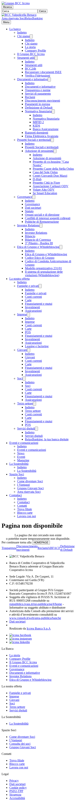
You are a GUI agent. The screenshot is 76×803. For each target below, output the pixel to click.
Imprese (22, 314)
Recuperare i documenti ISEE (43, 72)
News (20, 453)
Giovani (22, 350)
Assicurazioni (33, 310)
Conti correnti (33, 296)
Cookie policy (18, 787)
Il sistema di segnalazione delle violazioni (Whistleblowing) (44, 273)
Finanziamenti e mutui (38, 303)
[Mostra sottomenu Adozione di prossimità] (55, 151)
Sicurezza (15, 794)
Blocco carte (25, 512)
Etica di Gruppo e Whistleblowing (38, 247)
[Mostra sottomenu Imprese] (28, 315)
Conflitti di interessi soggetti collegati (47, 218)
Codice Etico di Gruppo (39, 257)
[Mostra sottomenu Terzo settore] (34, 404)
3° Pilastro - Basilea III (39, 243)
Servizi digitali (26, 428)
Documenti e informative (32, 79)
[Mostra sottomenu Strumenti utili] (36, 58)
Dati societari (33, 207)
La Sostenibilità (18, 463)
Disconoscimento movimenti (42, 100)
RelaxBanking (34, 18)
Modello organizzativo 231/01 (43, 268)
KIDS (36, 125)
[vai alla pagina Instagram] (20, 638)
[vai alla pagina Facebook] (20, 635)
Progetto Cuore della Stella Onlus (53, 168)
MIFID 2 (38, 122)
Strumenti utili (25, 57)
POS (28, 332)
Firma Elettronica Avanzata (41, 136)
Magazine (23, 460)
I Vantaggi (23, 484)
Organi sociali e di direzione (42, 214)
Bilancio (30, 236)
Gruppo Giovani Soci (30, 488)
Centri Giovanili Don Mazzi (50, 175)
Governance (24, 196)
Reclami (30, 97)
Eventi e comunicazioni (23, 442)
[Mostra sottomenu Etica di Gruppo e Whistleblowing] (60, 247)
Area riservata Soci (13, 18)
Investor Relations (28, 225)
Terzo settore (25, 403)
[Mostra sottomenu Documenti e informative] (49, 79)
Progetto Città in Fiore (46, 182)
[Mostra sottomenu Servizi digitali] (36, 429)
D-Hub (37, 179)
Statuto (29, 211)
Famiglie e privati (28, 286)
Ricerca (7, 7)
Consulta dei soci (19, 743)
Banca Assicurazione (45, 129)
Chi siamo (23, 36)
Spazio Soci (16, 474)
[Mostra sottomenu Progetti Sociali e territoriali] (52, 140)
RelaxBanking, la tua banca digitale (47, 439)
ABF (51, 548)
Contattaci (15, 495)
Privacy (14, 780)
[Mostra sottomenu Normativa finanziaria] (53, 111)
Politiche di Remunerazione (42, 221)
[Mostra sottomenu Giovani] (28, 350)
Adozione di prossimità (39, 150)
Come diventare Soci (30, 481)
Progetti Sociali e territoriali (34, 139)
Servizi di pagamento (38, 93)
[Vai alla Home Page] (19, 14)
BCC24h (30, 68)
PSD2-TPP (16, 791)
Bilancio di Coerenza (38, 239)
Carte (28, 300)
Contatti (22, 505)
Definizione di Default (38, 107)
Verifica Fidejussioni (37, 75)
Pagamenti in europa (37, 104)
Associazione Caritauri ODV (50, 186)
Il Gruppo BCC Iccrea (31, 54)
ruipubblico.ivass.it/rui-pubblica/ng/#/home (35, 604)
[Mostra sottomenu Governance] (33, 197)
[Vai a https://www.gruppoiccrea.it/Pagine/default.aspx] (16, 3)
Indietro (22, 32)
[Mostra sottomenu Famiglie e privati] (40, 286)
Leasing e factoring (37, 346)
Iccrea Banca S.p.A (39, 628)
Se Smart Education (45, 193)
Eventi (21, 456)
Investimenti (32, 307)
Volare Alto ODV (44, 189)
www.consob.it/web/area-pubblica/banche (35, 618)
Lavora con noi (26, 516)
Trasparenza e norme (37, 90)
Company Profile (35, 50)
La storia (30, 47)
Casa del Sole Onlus (45, 172)
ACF (57, 548)
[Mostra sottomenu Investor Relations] (40, 225)
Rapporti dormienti (36, 132)
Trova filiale (24, 509)
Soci (20, 378)
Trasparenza (9, 548)
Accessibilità (17, 798)
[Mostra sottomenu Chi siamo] (31, 36)
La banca (15, 29)
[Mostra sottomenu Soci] (24, 379)
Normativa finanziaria (38, 111)
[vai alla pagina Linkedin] (19, 642)
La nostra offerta (19, 278)
